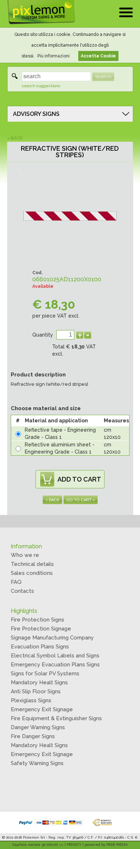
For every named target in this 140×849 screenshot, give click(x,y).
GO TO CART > (80, 500)
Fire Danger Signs (33, 736)
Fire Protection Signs (37, 619)
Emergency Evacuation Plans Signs (55, 664)
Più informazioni (53, 55)
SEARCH (103, 77)
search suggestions (41, 86)
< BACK (15, 138)
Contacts (22, 591)
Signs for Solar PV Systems (45, 673)
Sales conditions (32, 573)
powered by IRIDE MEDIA (106, 844)
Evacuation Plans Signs (40, 646)
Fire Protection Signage (41, 628)
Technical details (32, 564)
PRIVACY (74, 844)
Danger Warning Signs (38, 727)
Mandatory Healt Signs (39, 682)
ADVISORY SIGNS (36, 114)
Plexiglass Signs (31, 700)
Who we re (25, 555)
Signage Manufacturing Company (52, 637)
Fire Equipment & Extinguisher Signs (56, 718)
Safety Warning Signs (37, 763)
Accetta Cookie (98, 55)
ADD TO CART (79, 479)
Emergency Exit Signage (42, 709)
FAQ (16, 582)
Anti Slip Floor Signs (36, 691)
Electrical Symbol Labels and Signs (55, 655)
